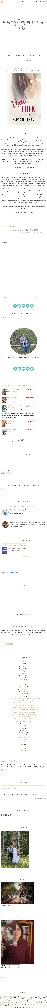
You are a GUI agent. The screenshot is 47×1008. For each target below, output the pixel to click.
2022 (22, 671)
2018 (22, 680)
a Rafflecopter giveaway (8, 226)
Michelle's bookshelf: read (18, 385)
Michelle (11, 548)
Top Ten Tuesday (18, 1001)
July (23, 723)
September (23, 694)
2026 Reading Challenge (14, 545)
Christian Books (5, 490)
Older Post (6, 297)
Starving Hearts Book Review (24, 700)
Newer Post (40, 297)
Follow (3, 977)
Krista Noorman (36, 232)
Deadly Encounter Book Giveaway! (24, 712)
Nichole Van (11, 423)
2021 (22, 673)
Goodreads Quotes (40, 798)
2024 (22, 666)
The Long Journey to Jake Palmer (24, 705)
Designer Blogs (28, 1007)
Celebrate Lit (15, 999)
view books (24, 556)
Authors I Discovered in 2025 (21, 519)
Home (16, 51)
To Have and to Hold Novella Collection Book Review (24, 698)
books (9, 1005)
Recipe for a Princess (12, 389)
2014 (22, 742)
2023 (22, 668)
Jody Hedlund (31, 1004)
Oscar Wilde (33, 794)
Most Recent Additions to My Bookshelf (26, 507)
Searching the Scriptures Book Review (24, 707)
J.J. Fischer (11, 399)
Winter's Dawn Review (11, 761)
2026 (22, 661)
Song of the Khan (11, 398)
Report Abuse (7, 644)
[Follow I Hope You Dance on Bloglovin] (10, 574)
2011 (22, 749)
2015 (22, 739)
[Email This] (28, 230)
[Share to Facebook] (34, 230)
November (23, 689)
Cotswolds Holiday (11, 429)
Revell (40, 997)
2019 (22, 678)
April (23, 730)
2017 (22, 682)
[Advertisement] (23, 271)
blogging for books (31, 999)
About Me (28, 51)
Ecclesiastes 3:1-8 (23, 60)
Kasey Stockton (12, 431)
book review (15, 232)
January (23, 737)
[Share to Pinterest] (36, 230)
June (23, 726)
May (23, 728)
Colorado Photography (34, 1002)
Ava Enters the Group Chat (14, 406)
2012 (22, 746)
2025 (22, 664)
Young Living (6, 317)
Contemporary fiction (17, 1004)
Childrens (21, 1002)
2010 (22, 751)
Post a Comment (6, 246)
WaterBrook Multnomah (7, 1002)
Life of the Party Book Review (24, 721)
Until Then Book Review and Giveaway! (24, 703)
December (23, 687)
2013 (22, 744)
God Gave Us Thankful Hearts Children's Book (24, 710)
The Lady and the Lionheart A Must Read (24, 716)
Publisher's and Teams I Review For (23, 56)
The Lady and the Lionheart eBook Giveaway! (24, 714)
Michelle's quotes (9, 788)
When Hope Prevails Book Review (24, 719)
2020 (22, 675)
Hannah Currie (11, 391)
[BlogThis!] (30, 230)
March (23, 732)
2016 (22, 684)
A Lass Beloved (11, 421)
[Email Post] (25, 230)
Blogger (27, 614)
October (23, 691)
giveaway (25, 232)
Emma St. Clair (11, 407)
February (23, 735)
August (23, 696)
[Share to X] (32, 230)
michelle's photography (36, 1001)
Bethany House (26, 997)
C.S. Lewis (15, 1005)
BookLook (3, 999)
